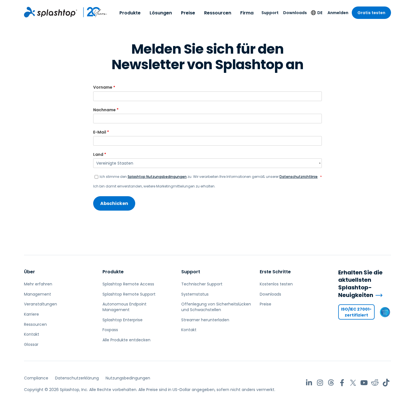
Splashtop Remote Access (128, 284)
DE (319, 13)
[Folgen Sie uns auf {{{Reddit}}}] (375, 383)
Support (270, 13)
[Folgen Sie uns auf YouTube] (364, 383)
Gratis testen (371, 13)
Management (37, 294)
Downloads (295, 13)
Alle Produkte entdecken (126, 340)
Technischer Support (201, 284)
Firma (247, 13)
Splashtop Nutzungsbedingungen (157, 176)
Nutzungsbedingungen (128, 378)
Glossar (31, 344)
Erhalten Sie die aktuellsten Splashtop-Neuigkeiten (360, 284)
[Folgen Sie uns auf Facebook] (342, 383)
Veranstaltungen (40, 304)
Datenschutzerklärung (77, 378)
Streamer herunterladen (205, 320)
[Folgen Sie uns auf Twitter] (353, 383)
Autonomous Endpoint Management (124, 307)
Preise (188, 13)
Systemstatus (195, 294)
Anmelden (337, 13)
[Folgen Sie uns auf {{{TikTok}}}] (386, 383)
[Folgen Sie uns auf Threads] (331, 383)
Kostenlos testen (276, 284)
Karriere (31, 314)
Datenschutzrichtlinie (298, 176)
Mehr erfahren (38, 284)
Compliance (36, 378)
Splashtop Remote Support (129, 294)
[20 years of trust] (92, 12)
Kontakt (31, 334)
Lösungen (161, 13)
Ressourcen (217, 13)
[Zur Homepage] (50, 12)
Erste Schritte (275, 271)
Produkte (130, 13)
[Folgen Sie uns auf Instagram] (320, 383)
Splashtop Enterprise (122, 320)
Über (29, 271)
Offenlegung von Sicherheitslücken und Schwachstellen (216, 307)
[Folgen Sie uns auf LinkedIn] (309, 383)
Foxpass (110, 330)
